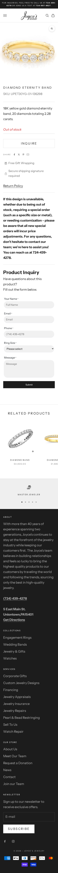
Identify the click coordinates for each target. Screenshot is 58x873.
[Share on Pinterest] (23, 154)
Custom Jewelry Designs (21, 683)
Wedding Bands (15, 644)
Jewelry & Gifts (14, 651)
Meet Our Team (14, 756)
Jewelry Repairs (14, 711)
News (7, 770)
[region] (29, 490)
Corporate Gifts (15, 676)
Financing (10, 690)
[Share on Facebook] (14, 154)
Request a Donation (17, 763)
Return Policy (13, 186)
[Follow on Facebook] (4, 841)
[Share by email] (28, 154)
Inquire (29, 143)
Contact (9, 777)
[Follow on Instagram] (13, 841)
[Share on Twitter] (19, 154)
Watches (10, 658)
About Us (10, 749)
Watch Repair (13, 731)
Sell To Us (10, 725)
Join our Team (13, 784)
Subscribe (19, 829)
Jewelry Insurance (16, 704)
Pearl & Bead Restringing (21, 718)
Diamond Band (20, 460)
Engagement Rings (17, 637)
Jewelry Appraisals (17, 697)
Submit (29, 384)
